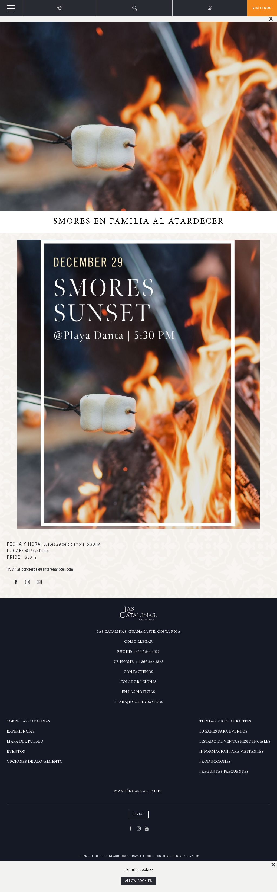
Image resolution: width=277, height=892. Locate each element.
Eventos (16, 752)
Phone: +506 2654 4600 (138, 652)
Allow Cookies (138, 881)
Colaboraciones (138, 682)
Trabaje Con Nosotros (138, 702)
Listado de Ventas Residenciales (235, 742)
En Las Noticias (138, 692)
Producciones (215, 762)
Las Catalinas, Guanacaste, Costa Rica (139, 632)
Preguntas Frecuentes (224, 772)
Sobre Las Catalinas (28, 722)
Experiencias (20, 732)
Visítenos (262, 8)
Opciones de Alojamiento (35, 762)
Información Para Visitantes (231, 752)
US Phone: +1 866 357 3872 (138, 662)
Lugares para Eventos (223, 732)
